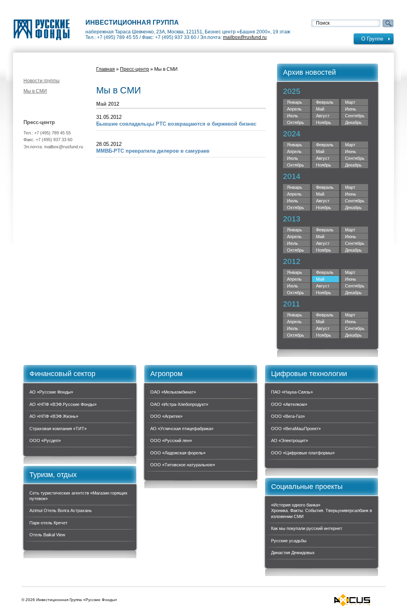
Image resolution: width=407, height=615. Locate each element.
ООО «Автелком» (289, 404)
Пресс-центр (134, 69)
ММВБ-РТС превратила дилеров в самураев (152, 151)
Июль (292, 243)
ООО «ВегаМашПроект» (296, 428)
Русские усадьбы (288, 540)
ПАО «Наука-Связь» (292, 392)
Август (322, 115)
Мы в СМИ (35, 91)
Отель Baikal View (47, 534)
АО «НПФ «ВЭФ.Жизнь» (53, 416)
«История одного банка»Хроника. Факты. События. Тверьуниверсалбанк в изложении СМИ (321, 510)
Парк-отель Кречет (48, 522)
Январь (294, 187)
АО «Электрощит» (289, 440)
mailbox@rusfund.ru (245, 37)
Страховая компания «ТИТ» (58, 428)
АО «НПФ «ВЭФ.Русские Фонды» (63, 404)
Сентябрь (354, 243)
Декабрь (353, 292)
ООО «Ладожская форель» (177, 452)
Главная (105, 69)
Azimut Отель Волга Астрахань (60, 510)
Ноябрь (323, 250)
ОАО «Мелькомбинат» (173, 392)
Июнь (350, 236)
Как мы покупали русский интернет (306, 528)
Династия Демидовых (293, 552)
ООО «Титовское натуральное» (182, 464)
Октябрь (295, 250)
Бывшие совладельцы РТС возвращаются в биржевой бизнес (176, 124)
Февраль (324, 187)
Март (350, 144)
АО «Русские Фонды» (51, 392)
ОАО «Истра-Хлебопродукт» (179, 404)
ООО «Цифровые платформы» (303, 452)
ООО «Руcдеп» (45, 440)
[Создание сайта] (352, 600)
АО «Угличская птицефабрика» (181, 428)
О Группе (372, 39)
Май (320, 236)
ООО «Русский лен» (171, 440)
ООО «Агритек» (166, 416)
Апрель (294, 279)
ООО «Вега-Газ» (288, 416)
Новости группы (41, 80)
